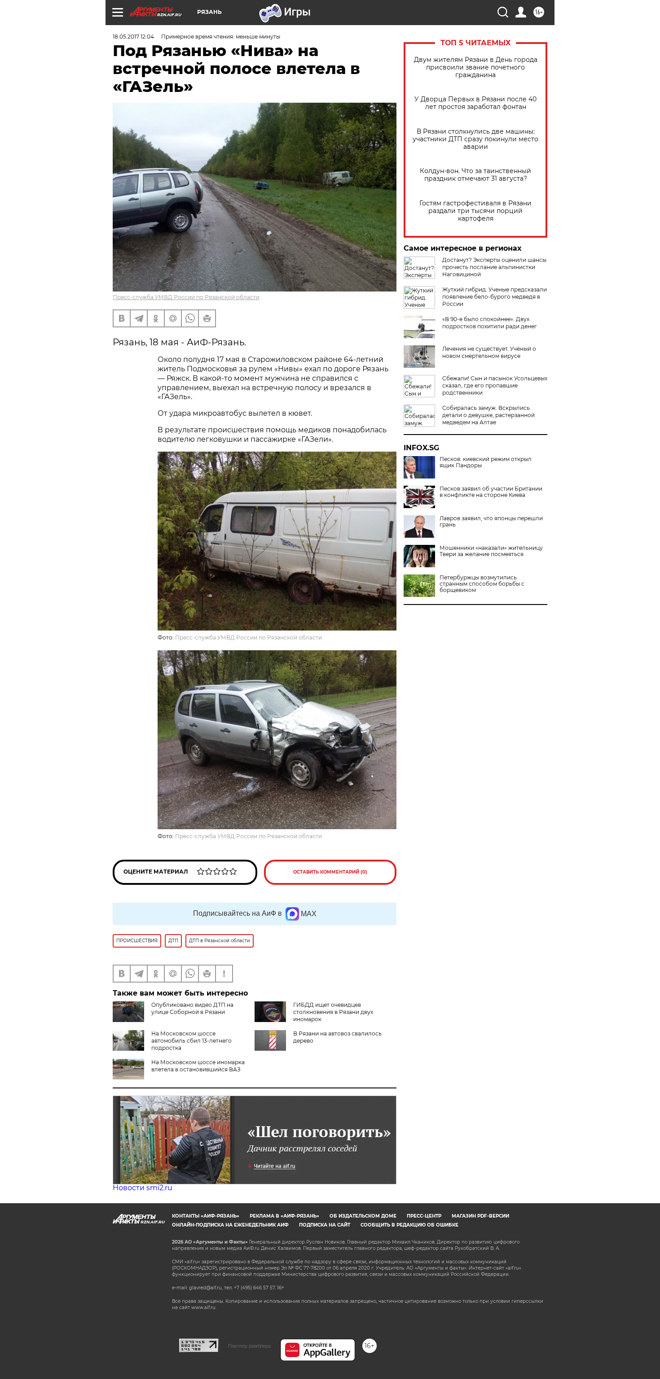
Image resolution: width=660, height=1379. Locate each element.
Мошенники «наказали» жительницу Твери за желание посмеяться (491, 551)
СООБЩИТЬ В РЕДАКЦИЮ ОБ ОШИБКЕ (409, 1225)
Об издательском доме (363, 1216)
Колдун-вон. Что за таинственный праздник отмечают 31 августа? (475, 175)
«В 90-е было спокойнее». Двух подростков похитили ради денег (489, 323)
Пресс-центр (424, 1216)
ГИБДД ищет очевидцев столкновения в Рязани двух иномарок (333, 1011)
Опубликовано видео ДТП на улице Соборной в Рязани (192, 1008)
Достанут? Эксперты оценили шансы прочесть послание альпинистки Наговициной (494, 267)
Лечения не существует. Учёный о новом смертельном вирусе (489, 352)
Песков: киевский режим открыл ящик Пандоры (486, 462)
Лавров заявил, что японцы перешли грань (491, 521)
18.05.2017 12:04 (133, 36)
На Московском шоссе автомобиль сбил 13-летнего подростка (191, 1040)
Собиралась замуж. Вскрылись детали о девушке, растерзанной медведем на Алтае (488, 415)
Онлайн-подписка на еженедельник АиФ (230, 1225)
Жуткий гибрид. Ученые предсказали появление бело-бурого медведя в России (494, 296)
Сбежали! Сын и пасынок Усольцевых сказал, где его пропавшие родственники (494, 385)
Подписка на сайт (324, 1225)
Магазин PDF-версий (480, 1216)
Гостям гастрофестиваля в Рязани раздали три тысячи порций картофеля (475, 211)
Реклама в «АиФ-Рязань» (284, 1216)
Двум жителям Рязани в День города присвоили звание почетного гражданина (475, 67)
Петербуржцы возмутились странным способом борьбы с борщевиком (482, 583)
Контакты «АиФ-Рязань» (205, 1216)
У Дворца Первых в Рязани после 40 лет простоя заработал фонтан (475, 103)
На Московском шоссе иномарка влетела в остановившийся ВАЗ (198, 1066)
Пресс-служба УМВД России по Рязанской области (186, 297)
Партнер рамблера (249, 1346)
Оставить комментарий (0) (330, 872)
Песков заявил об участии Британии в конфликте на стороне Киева (491, 492)
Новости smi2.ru (142, 1187)
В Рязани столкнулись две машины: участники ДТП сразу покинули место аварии (475, 139)
